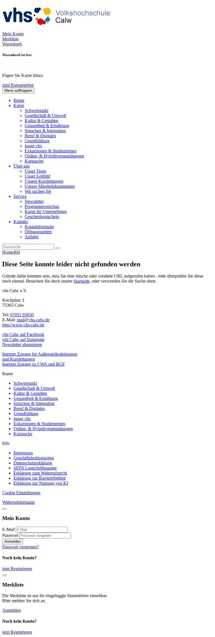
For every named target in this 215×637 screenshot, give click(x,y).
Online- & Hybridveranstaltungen (54, 155)
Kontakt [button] (20, 221)
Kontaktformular (39, 226)
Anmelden (12, 541)
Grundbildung (37, 140)
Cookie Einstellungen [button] (21, 492)
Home (18, 100)
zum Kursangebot (18, 85)
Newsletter (34, 201)
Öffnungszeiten (38, 231)
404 (16, 252)
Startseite (82, 281)
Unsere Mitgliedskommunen (50, 186)
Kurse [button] (18, 105)
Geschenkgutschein (42, 216)
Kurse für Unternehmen (46, 211)
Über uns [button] (21, 166)
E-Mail (8, 529)
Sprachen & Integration (45, 130)
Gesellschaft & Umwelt (45, 115)
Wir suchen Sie (38, 191)
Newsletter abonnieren (22, 344)
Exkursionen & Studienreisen (50, 150)
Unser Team (35, 171)
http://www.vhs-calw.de (23, 324)
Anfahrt (31, 236)
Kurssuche (34, 161)
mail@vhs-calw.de (33, 319)
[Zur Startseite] (58, 28)
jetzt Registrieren (17, 568)
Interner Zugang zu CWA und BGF (33, 364)
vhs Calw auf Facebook (23, 334)
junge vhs (33, 145)
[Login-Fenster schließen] (4, 509)
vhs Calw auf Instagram (23, 339)
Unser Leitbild (37, 176)
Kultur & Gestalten (41, 120)
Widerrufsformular (18, 502)
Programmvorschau (42, 206)
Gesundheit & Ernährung (47, 125)
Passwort (10, 535)
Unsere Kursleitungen (44, 181)
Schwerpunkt (36, 110)
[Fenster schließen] (4, 575)
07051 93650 (22, 314)
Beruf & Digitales (40, 135)
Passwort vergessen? (20, 546)
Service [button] (20, 196)
